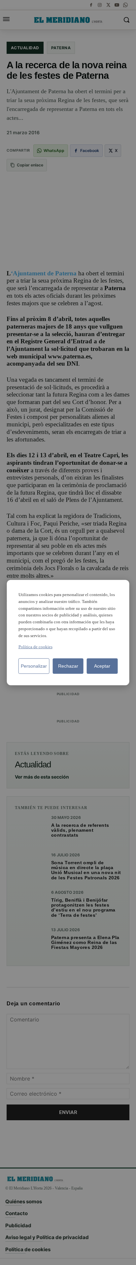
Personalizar (34, 665)
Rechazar (68, 665)
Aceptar (102, 665)
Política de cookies (35, 646)
